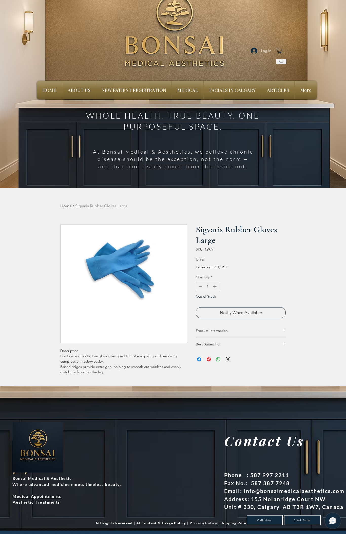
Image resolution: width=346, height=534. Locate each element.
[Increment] (215, 286)
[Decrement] (200, 286)
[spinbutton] (207, 286)
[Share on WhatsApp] (218, 359)
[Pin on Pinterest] (209, 359)
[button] (279, 51)
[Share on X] (228, 359)
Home (66, 205)
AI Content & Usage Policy (161, 523)
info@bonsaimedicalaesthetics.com (294, 491)
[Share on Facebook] (199, 359)
